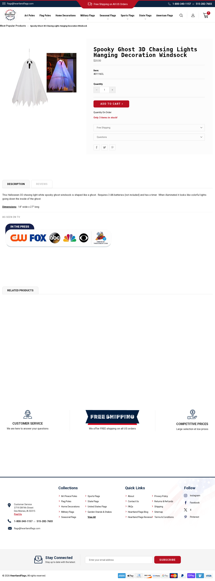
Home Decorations (66, 15)
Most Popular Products (13, 25)
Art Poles (30, 15)
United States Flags (97, 506)
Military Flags (87, 15)
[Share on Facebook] (96, 147)
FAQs (130, 506)
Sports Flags (127, 15)
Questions (102, 137)
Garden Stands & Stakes (100, 512)
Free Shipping (103, 127)
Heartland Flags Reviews (140, 517)
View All (92, 517)
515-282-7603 (204, 3)
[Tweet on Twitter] (104, 147)
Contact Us (133, 501)
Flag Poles (45, 15)
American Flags (164, 15)
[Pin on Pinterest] (112, 147)
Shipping (158, 506)
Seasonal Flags (108, 15)
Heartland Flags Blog (138, 512)
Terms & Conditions (164, 517)
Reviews (42, 184)
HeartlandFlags (18, 575)
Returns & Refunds (163, 501)
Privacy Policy (161, 496)
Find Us (18, 514)
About (131, 496)
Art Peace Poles (69, 496)
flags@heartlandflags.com (20, 3)
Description (16, 184)
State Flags (145, 15)
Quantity (98, 84)
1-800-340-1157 (182, 3)
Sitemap (158, 512)
